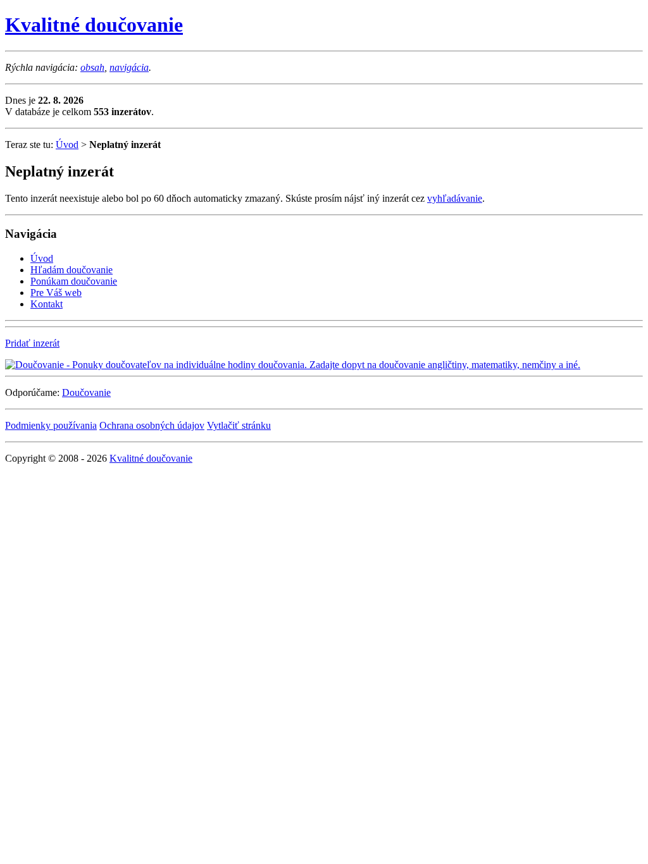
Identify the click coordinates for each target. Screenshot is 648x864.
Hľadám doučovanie (71, 269)
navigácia (129, 67)
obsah (92, 67)
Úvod (67, 144)
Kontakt (46, 304)
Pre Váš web (56, 292)
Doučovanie (86, 392)
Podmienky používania (51, 425)
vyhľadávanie (454, 198)
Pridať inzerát (32, 343)
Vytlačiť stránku (239, 425)
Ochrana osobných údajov (151, 425)
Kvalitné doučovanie (94, 24)
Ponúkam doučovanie (73, 281)
